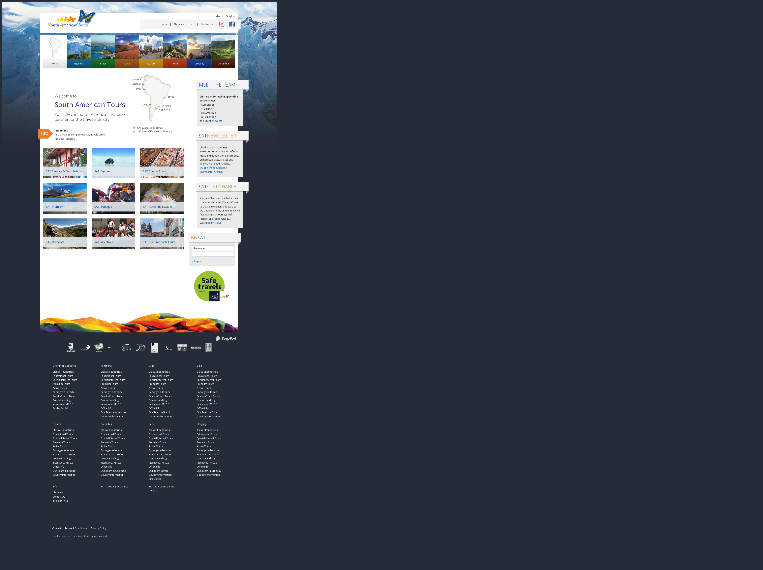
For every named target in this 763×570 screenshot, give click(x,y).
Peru (175, 63)
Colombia (223, 63)
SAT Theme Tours (154, 171)
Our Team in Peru (158, 471)
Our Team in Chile (207, 412)
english (231, 16)
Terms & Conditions (76, 528)
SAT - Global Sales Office (114, 486)
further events (214, 121)
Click (214, 168)
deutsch (220, 16)
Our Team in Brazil (159, 412)
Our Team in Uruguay (209, 471)
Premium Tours (61, 384)
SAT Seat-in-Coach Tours (159, 242)
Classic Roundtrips (63, 371)
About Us (58, 492)
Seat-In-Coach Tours (64, 396)
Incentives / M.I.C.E (63, 404)
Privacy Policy (98, 528)
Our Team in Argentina (113, 412)
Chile (127, 63)
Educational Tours (63, 376)
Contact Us (206, 24)
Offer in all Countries (64, 365)
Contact (56, 528)
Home (164, 24)
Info (192, 24)
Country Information (112, 416)
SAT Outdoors (55, 242)
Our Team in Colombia (113, 471)
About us (179, 24)
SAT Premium (55, 207)
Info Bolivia (155, 478)
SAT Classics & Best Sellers (63, 171)
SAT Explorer (102, 171)
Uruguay (199, 63)
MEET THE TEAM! (217, 84)
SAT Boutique (103, 207)
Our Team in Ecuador (64, 471)
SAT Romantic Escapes (157, 207)
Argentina (79, 63)
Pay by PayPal (60, 408)
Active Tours (60, 388)
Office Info (106, 408)
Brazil (103, 63)
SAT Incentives (103, 242)
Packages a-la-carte (64, 392)
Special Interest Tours (65, 380)
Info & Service (60, 500)
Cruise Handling (62, 400)
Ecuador (151, 63)
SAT (217, 186)
